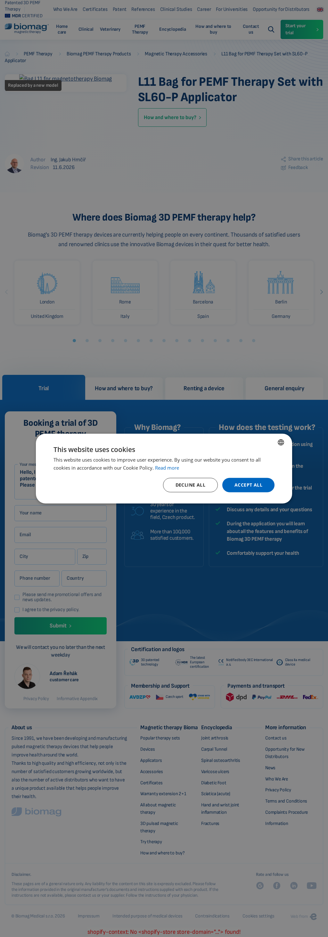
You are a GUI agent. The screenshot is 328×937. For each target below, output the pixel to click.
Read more (167, 467)
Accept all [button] (248, 485)
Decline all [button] (190, 485)
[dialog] (164, 468)
